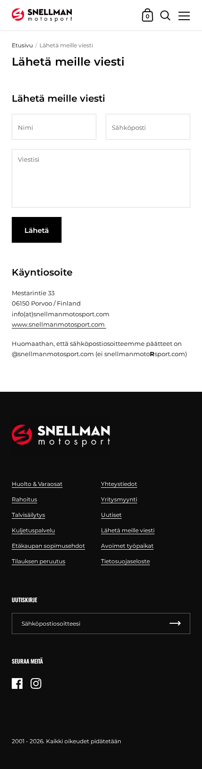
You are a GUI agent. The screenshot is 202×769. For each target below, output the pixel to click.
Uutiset (111, 514)
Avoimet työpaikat (127, 545)
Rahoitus (24, 499)
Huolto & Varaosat (37, 483)
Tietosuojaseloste (125, 561)
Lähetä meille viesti (128, 530)
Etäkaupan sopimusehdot (48, 545)
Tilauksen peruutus (38, 561)
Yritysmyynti (119, 499)
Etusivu (22, 45)
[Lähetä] (175, 623)
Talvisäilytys (28, 514)
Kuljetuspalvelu (33, 530)
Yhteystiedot (119, 483)
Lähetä (36, 230)
